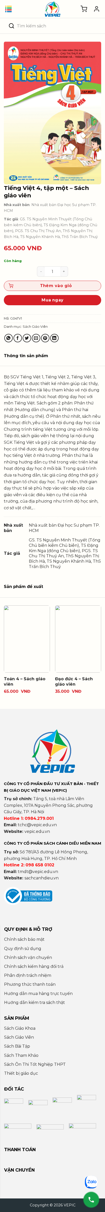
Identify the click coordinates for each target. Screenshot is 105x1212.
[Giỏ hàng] (83, 9)
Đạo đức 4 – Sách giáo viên (74, 681)
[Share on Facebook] (18, 338)
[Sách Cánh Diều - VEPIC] (52, 9)
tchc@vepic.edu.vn (37, 824)
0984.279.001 (39, 818)
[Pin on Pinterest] (45, 338)
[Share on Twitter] (27, 338)
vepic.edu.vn (37, 831)
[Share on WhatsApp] (8, 338)
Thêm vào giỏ (56, 285)
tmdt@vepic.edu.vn (38, 871)
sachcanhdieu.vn (41, 878)
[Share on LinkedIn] (54, 338)
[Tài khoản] (96, 9)
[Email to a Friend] (36, 338)
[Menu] (8, 9)
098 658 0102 (39, 865)
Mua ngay (52, 300)
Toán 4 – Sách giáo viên (24, 681)
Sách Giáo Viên (35, 327)
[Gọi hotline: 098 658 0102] (91, 1199)
